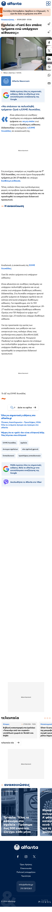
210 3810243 (26, 888)
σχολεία (23, 443)
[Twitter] (49, 50)
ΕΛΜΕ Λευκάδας (9, 443)
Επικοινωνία (26, 868)
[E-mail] (49, 83)
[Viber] (49, 67)
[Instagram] (26, 856)
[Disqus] (26, 525)
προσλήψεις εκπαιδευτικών (30, 456)
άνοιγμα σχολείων (10, 449)
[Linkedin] (49, 59)
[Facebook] (49, 42)
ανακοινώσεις (17, 784)
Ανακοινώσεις (7, 19)
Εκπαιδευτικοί (8, 456)
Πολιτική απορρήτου (26, 872)
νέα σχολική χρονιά (30, 449)
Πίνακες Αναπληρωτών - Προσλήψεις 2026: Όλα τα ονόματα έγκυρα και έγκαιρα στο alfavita (21, 425)
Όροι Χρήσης (26, 864)
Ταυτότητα (26, 876)
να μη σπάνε (28, 121)
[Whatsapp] (49, 75)
